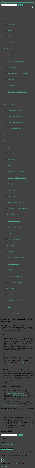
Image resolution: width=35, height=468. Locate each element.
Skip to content (5, 1)
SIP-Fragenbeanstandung (15, 128)
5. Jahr (10, 294)
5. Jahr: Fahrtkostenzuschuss (16, 61)
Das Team (11, 24)
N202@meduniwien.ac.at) (19, 395)
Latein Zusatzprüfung (14, 239)
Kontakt (10, 30)
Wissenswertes (12, 233)
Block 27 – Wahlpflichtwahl (16, 282)
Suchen (20, 5)
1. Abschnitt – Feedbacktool (16, 110)
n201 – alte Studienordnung (16, 202)
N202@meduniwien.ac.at (11, 405)
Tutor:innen (11, 184)
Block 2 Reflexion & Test (15, 227)
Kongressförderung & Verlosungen (18, 73)
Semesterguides (12, 79)
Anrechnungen (12, 190)
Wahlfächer (11, 159)
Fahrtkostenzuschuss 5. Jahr (16, 300)
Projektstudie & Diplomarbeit (16, 171)
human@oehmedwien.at (8, 444)
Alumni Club (11, 196)
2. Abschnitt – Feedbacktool (16, 116)
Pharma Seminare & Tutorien (16, 257)
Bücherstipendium (13, 67)
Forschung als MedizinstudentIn (17, 178)
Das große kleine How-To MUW (17, 208)
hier (23, 362)
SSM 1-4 (10, 270)
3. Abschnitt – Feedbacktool (16, 122)
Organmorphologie (13, 264)
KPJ (9, 307)
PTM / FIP (11, 153)
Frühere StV (11, 42)
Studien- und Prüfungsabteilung (15, 393)
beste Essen (29, 425)
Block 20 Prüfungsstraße (15, 276)
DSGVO (10, 36)
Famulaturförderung (13, 55)
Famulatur (11, 165)
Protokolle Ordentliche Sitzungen (17, 92)
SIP (9, 147)
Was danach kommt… (14, 313)
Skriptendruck (12, 85)
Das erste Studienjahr (14, 221)
